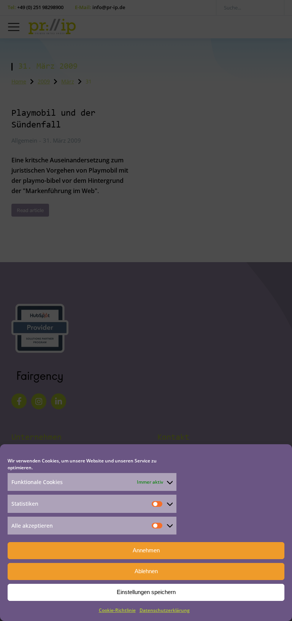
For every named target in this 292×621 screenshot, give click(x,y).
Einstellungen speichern (146, 592)
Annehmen (146, 550)
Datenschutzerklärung (165, 610)
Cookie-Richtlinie (117, 610)
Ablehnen (146, 571)
